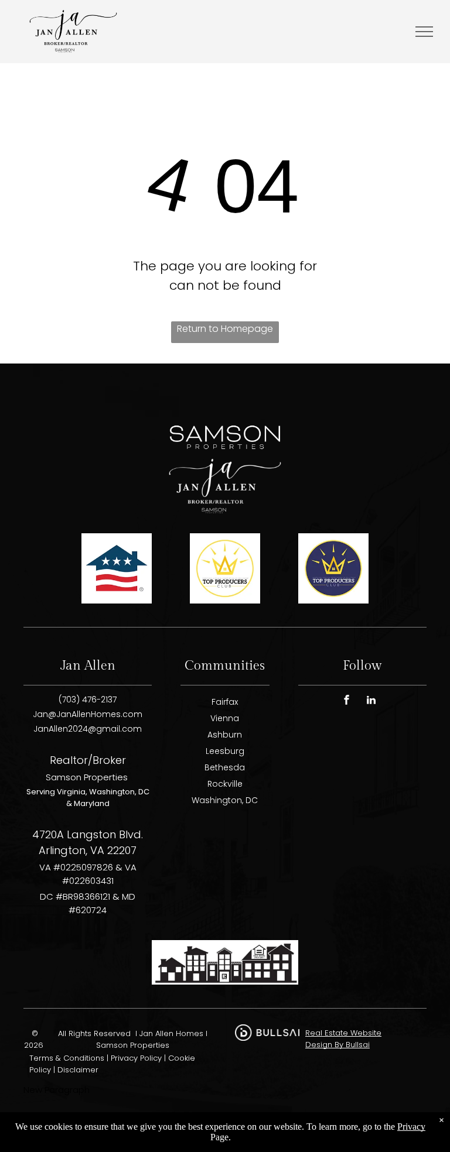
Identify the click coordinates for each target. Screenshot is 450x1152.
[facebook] (346, 701)
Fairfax (225, 702)
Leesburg (225, 751)
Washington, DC (225, 800)
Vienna (224, 718)
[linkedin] (371, 701)
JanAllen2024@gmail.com (87, 729)
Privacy (411, 1127)
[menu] (424, 31)
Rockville (225, 784)
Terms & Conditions (66, 1058)
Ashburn (224, 734)
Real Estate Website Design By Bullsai (343, 1038)
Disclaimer (77, 1069)
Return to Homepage (225, 328)
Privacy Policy (136, 1058)
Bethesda (224, 767)
